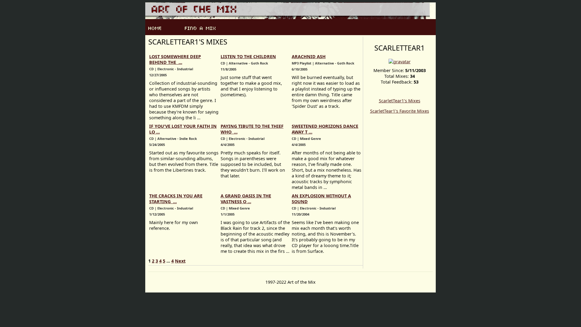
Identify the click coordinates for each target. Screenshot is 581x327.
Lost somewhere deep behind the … (175, 59)
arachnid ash (309, 56)
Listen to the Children (248, 56)
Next (180, 261)
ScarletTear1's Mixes (399, 101)
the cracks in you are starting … (175, 198)
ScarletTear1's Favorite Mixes (399, 111)
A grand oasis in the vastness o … (246, 198)
